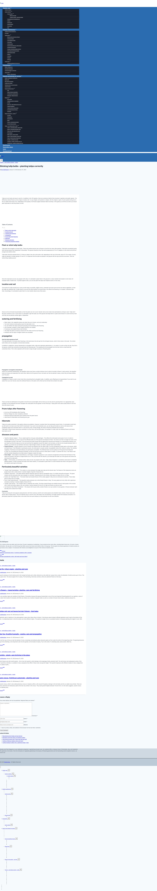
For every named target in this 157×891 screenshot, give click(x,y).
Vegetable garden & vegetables (12, 101)
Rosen (8, 120)
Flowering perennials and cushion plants (14, 45)
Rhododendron (10, 118)
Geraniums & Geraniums (11, 47)
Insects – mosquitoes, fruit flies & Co (11, 78)
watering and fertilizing (10, 233)
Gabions (8, 20)
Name (25, 718)
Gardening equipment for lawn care (13, 63)
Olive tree (9, 59)
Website (26, 724)
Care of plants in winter (11, 40)
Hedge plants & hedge (11, 52)
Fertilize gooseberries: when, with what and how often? (13, 555)
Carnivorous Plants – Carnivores (10, 70)
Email (25, 721)
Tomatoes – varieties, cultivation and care (14, 141)
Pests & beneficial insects (10, 838)
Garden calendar (8, 773)
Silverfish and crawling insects (12, 93)
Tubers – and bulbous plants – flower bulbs (14, 127)
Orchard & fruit (7, 151)
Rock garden (9, 99)
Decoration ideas (8, 147)
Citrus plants (9, 42)
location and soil (9, 232)
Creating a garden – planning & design (16, 17)
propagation (8, 235)
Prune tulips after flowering (11, 236)
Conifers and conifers (8, 83)
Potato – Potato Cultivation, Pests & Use (14, 136)
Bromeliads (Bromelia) (9, 68)
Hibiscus (8, 54)
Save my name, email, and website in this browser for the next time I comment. (21, 727)
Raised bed (7, 846)
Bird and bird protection (9, 81)
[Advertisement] (37, 185)
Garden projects (10, 24)
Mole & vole (7, 79)
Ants (8, 90)
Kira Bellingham (5, 169)
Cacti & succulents (10, 38)
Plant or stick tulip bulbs (10, 230)
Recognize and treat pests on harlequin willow (13, 737)
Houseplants (4, 818)
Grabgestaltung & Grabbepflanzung (13, 19)
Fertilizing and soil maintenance (10, 31)
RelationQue (7, 762)
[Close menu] (0, 767)
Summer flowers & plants (11, 123)
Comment (35, 715)
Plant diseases (9, 132)
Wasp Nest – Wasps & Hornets (12, 95)
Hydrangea (9, 56)
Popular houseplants (10, 106)
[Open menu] (1, 160)
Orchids (8, 102)
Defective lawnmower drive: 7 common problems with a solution (16, 552)
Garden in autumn (8, 9)
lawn (8, 787)
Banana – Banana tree (9, 67)
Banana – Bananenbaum (12, 826)
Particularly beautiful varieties (12, 241)
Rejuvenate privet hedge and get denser (12, 736)
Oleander (9, 57)
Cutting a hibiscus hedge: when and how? (12, 741)
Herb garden (9, 26)
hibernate (7, 238)
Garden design (10, 775)
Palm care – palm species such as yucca (14, 104)
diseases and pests (9, 240)
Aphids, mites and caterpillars (12, 92)
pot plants (9, 115)
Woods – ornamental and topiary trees (14, 129)
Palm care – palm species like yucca (13, 131)
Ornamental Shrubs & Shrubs (12, 109)
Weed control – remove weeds (12, 134)
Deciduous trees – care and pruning (12, 835)
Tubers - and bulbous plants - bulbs (9, 162)
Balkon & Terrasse (13, 15)
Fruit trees (6, 33)
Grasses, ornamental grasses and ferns (14, 49)
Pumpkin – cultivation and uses (12, 139)
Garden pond (9, 22)
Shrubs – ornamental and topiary (13, 122)
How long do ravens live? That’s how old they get (14, 739)
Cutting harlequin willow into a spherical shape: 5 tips (15, 742)
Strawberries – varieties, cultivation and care (15, 143)
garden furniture (8, 86)
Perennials (9, 111)
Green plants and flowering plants (13, 50)
